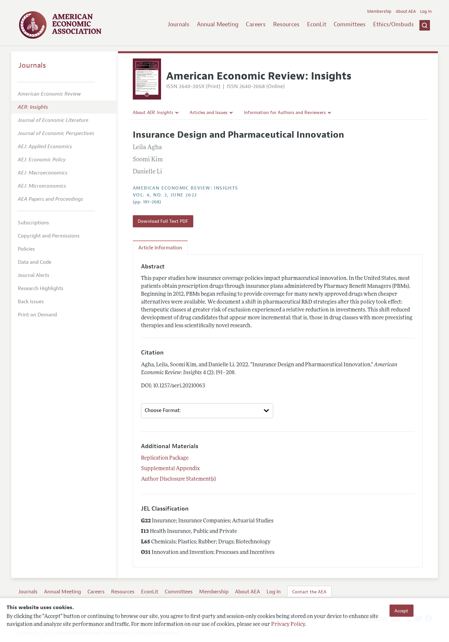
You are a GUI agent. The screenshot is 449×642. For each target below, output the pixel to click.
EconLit (316, 24)
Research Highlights (40, 288)
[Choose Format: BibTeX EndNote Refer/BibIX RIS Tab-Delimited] (207, 410)
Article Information (160, 247)
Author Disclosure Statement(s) (178, 479)
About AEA (406, 11)
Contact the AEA (309, 592)
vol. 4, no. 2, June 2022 (165, 195)
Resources (286, 24)
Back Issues (31, 301)
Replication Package (165, 458)
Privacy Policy (288, 624)
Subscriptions (33, 222)
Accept (401, 610)
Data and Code (34, 262)
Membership (379, 11)
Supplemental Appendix (170, 468)
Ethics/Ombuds (393, 24)
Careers (256, 24)
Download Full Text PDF (163, 221)
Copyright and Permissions (49, 236)
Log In (426, 11)
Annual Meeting (218, 24)
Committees (350, 24)
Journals (178, 24)
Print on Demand (37, 314)
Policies (26, 249)
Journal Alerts (33, 275)
